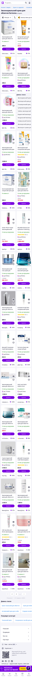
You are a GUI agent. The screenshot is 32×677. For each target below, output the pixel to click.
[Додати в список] (13, 32)
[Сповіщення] (29, 2)
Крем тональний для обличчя (10, 605)
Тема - (8, 644)
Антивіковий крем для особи (10, 611)
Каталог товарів (5, 7)
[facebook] (6, 661)
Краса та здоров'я (18, 7)
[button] (8, 49)
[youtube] (3, 661)
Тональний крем (7, 620)
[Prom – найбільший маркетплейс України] (2, 2)
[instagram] (9, 661)
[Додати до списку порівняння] (13, 28)
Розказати (24, 668)
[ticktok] (12, 661)
